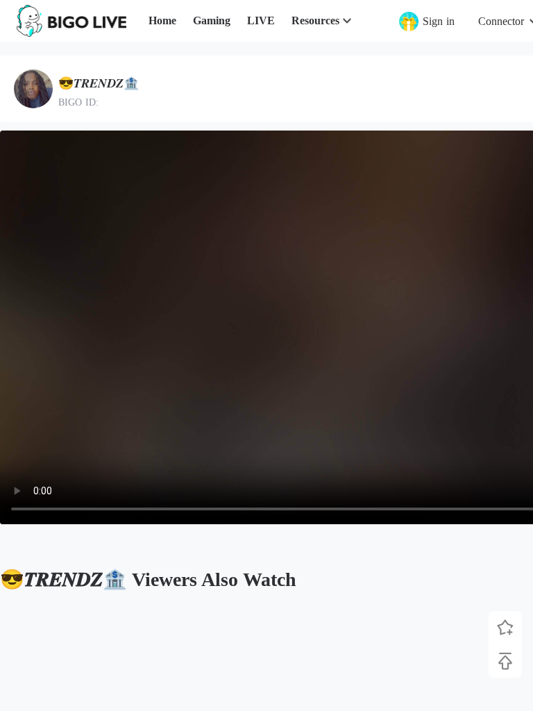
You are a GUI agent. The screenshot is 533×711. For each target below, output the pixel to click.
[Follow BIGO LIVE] (505, 627)
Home (162, 20)
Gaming (211, 20)
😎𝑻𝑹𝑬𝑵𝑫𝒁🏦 (98, 83)
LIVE (261, 20)
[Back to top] (505, 661)
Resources (315, 20)
